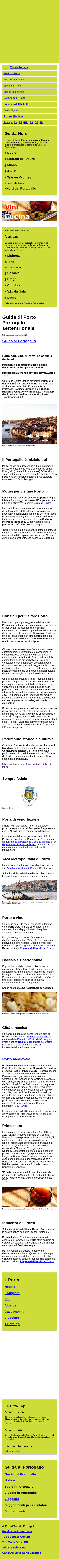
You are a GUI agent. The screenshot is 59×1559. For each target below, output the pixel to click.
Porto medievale (16, 1059)
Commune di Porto (14, 98)
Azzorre (7, 116)
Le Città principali (12, 1451)
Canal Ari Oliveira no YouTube (21, 1552)
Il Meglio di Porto (12, 85)
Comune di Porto (41, 842)
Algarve (10, 1305)
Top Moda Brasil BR (15, 1542)
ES (31, 122)
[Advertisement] (29, 31)
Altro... (25, 1106)
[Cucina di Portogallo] (29, 220)
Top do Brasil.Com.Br (16, 1536)
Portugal (8, 122)
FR (20, 122)
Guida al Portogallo (34, 303)
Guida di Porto (11, 73)
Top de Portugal (19, 67)
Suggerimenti (15, 1511)
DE (36, 122)
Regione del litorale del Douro (19, 844)
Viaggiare (12, 1317)
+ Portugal (12, 1324)
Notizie (10, 1286)
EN (15, 122)
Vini (7, 1299)
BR (26, 122)
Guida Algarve (11, 110)
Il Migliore (12, 1293)
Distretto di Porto (17, 842)
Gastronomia (14, 1311)
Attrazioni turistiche (13, 79)
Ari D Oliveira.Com (14, 1547)
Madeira (18, 116)
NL (41, 122)
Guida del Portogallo (20, 1474)
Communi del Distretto (16, 104)
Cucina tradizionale (13, 92)
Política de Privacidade (17, 1531)
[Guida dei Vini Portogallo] (29, 209)
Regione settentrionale (39, 1036)
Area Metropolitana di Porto (21, 868)
